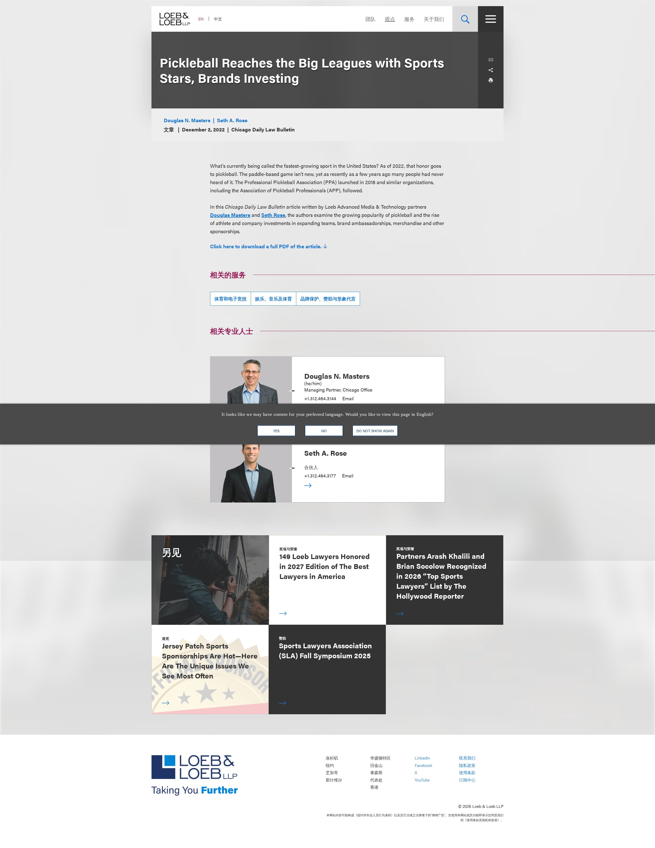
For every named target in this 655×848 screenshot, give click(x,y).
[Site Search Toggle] (465, 19)
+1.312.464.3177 (320, 475)
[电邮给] (491, 60)
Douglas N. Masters (187, 120)
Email (348, 398)
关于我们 (434, 19)
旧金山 (376, 765)
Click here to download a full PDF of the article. (266, 246)
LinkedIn (422, 758)
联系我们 (467, 758)
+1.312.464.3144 (320, 398)
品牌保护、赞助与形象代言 (328, 298)
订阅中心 (467, 780)
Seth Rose (273, 214)
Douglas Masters (230, 214)
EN (201, 19)
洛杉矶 (332, 758)
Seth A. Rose (232, 120)
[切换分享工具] (491, 70)
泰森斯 (376, 773)
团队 (370, 19)
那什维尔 (334, 780)
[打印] (491, 80)
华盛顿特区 (380, 758)
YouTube (422, 780)
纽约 (330, 765)
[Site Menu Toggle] (491, 19)
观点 (390, 19)
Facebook (423, 765)
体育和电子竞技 (230, 298)
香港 (374, 787)
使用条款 (467, 773)
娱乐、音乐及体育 (273, 298)
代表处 (376, 780)
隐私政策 (467, 765)
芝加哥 (332, 773)
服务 (409, 19)
